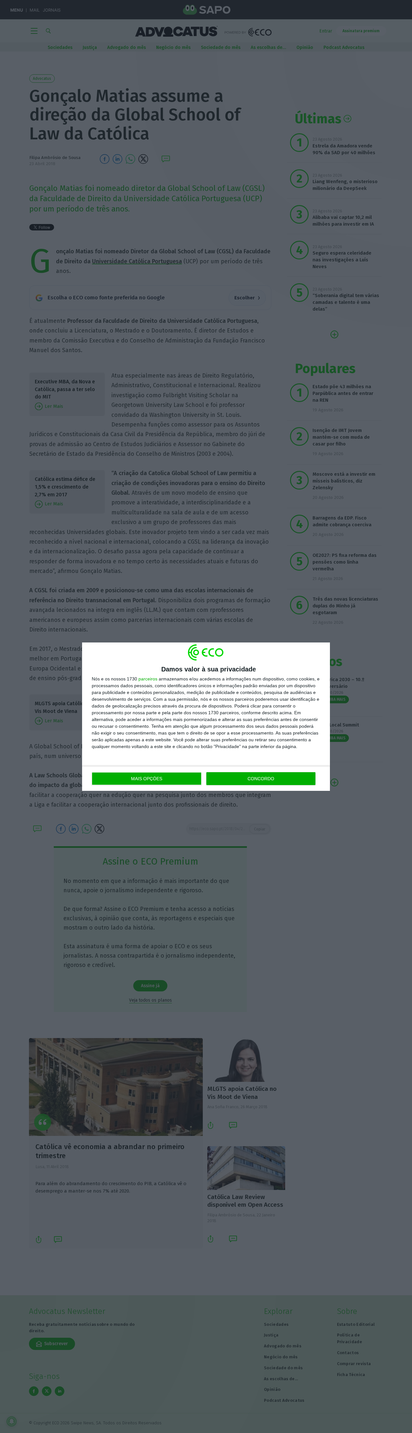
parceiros (147, 679)
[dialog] (206, 716)
